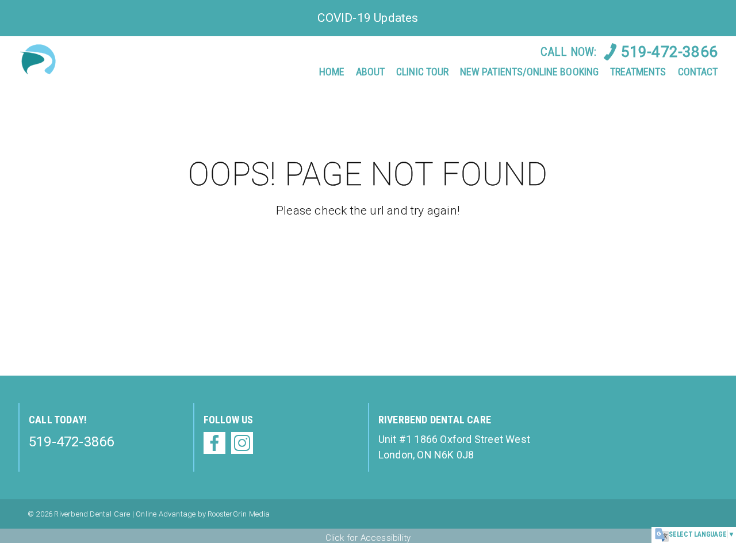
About (370, 72)
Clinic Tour (422, 72)
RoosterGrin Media (239, 514)
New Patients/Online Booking (529, 72)
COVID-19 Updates (367, 18)
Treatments (638, 72)
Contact (698, 72)
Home (331, 72)
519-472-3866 (669, 51)
